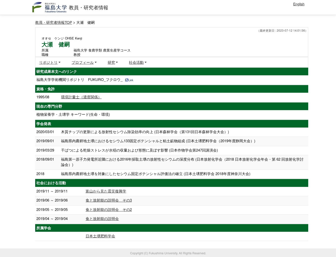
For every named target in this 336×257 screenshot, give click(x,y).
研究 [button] (111, 62)
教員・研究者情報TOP (53, 22)
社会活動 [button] (136, 62)
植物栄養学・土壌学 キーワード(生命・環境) (73, 114)
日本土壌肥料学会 (100, 235)
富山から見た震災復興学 (106, 190)
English (299, 3)
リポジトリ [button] (48, 62)
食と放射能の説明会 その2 (109, 209)
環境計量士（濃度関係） (81, 96)
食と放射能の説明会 (102, 218)
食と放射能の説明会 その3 (109, 200)
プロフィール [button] (83, 62)
